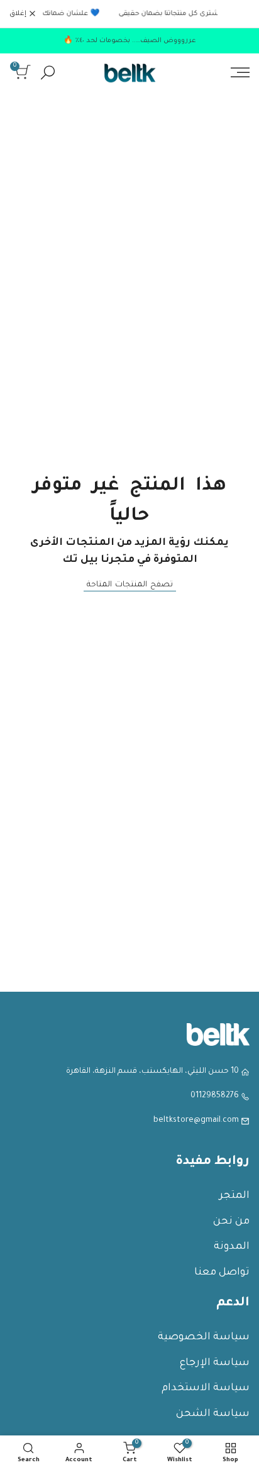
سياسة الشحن (213, 1414)
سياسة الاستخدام (206, 1388)
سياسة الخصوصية (204, 1337)
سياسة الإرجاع (215, 1363)
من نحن (231, 1221)
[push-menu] (240, 72)
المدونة (232, 1247)
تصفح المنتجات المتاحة (130, 585)
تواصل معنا (222, 1272)
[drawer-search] (48, 72)
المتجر (234, 1196)
